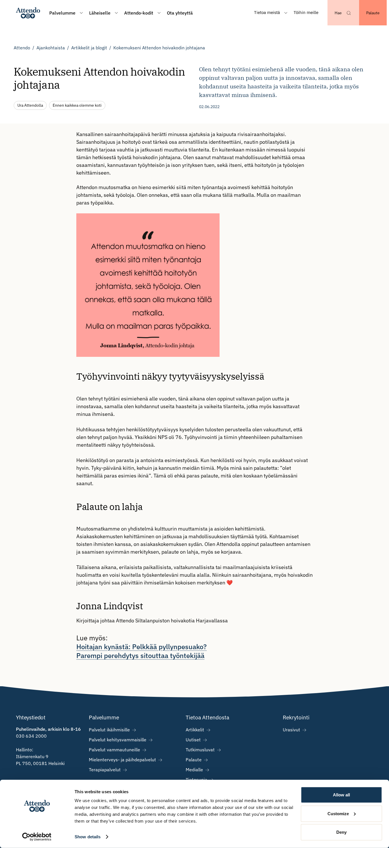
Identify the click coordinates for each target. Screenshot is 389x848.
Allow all (341, 794)
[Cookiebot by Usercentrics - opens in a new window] (37, 837)
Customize (338, 813)
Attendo (22, 47)
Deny (341, 832)
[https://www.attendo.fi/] (28, 12)
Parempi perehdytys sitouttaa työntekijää (140, 655)
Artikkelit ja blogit (89, 47)
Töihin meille (306, 12)
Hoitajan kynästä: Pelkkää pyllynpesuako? (141, 646)
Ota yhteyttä (180, 13)
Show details (88, 836)
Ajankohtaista (50, 47)
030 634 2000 (31, 736)
